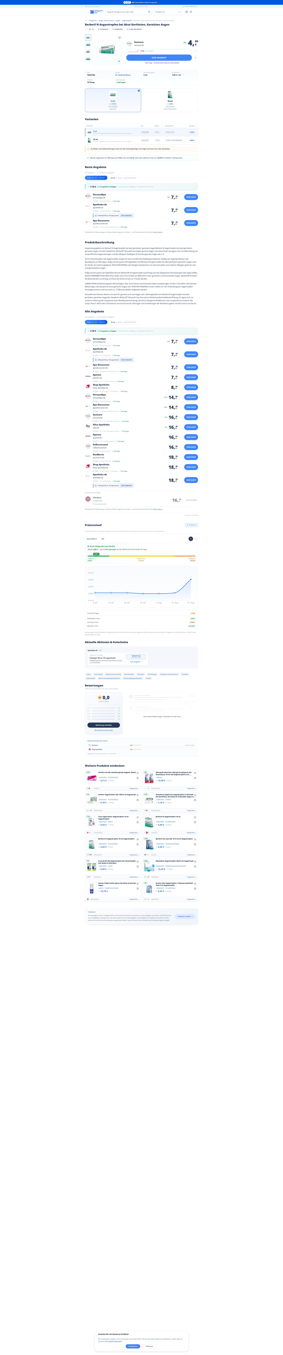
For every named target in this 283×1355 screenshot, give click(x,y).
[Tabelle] (196, 539)
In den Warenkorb (135, 29)
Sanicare (139, 42)
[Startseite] (86, 21)
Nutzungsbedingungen (113, 1341)
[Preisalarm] (195, 58)
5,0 (90, 29)
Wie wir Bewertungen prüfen (104, 730)
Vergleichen (119, 29)
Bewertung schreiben (104, 725)
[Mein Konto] (191, 11)
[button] (88, 37)
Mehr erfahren (157, 232)
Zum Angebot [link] (136, 662)
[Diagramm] (191, 539)
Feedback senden (184, 916)
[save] (119, 37)
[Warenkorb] (186, 11)
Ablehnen (149, 1346)
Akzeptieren (132, 1346)
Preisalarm (104, 29)
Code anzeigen (126, 215)
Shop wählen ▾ (92, 539)
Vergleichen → (134, 788)
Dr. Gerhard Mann (123, 75)
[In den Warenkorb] (138, 778)
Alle (102, 539)
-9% (185, 43)
